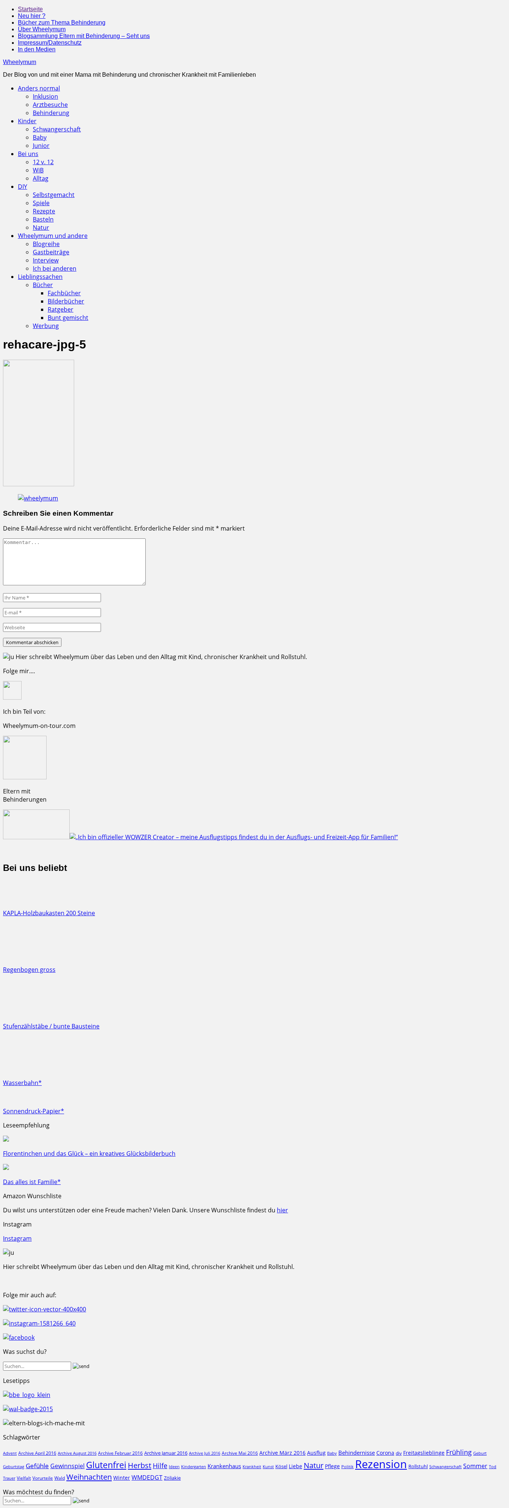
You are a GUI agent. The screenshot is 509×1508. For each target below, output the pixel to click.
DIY (22, 186)
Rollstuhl (418, 1466)
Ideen (174, 1466)
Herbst (139, 1465)
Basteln (43, 219)
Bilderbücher (66, 301)
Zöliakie (172, 1477)
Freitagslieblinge (424, 1452)
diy (399, 1453)
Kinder (27, 121)
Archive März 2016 (282, 1452)
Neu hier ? (31, 16)
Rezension (381, 1464)
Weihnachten (89, 1477)
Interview (46, 260)
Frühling (459, 1452)
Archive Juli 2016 (204, 1453)
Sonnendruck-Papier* (33, 1111)
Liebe (295, 1466)
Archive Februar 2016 (120, 1453)
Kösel (281, 1466)
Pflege (332, 1466)
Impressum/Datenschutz (50, 42)
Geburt (480, 1453)
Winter (121, 1477)
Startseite (30, 9)
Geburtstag (13, 1466)
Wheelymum (19, 62)
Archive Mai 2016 (240, 1453)
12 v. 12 (43, 162)
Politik (347, 1466)
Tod (492, 1466)
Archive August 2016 (77, 1453)
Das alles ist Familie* (32, 1182)
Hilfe (160, 1465)
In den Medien (37, 49)
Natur (41, 227)
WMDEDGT (147, 1477)
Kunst (268, 1466)
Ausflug (316, 1452)
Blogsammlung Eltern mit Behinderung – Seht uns (84, 36)
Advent (10, 1453)
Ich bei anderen (54, 268)
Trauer (9, 1478)
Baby (40, 137)
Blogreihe (46, 244)
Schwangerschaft (57, 129)
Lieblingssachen (40, 277)
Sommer (475, 1466)
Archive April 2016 (37, 1453)
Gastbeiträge (51, 252)
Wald (59, 1478)
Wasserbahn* (22, 1083)
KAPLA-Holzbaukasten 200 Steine (49, 913)
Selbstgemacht (54, 195)
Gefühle (37, 1465)
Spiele (41, 203)
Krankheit (252, 1466)
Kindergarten (193, 1466)
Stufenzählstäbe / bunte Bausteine (51, 1026)
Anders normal (39, 88)
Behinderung (51, 113)
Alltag (40, 178)
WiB (38, 170)
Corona (385, 1452)
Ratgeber (60, 309)
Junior (41, 145)
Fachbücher (64, 293)
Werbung (46, 326)
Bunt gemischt (68, 318)
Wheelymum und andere (53, 236)
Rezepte (44, 211)
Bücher (43, 285)
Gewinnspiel (67, 1466)
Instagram (17, 1238)
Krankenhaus (224, 1466)
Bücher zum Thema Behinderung (61, 22)
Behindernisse (356, 1453)
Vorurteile (42, 1478)
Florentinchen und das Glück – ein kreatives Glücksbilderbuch (89, 1153)
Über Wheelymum (42, 29)
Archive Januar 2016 (165, 1453)
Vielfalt (24, 1478)
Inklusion (45, 96)
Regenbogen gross (29, 969)
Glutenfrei (106, 1465)
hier (282, 1210)
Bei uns (28, 154)
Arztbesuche (50, 105)
